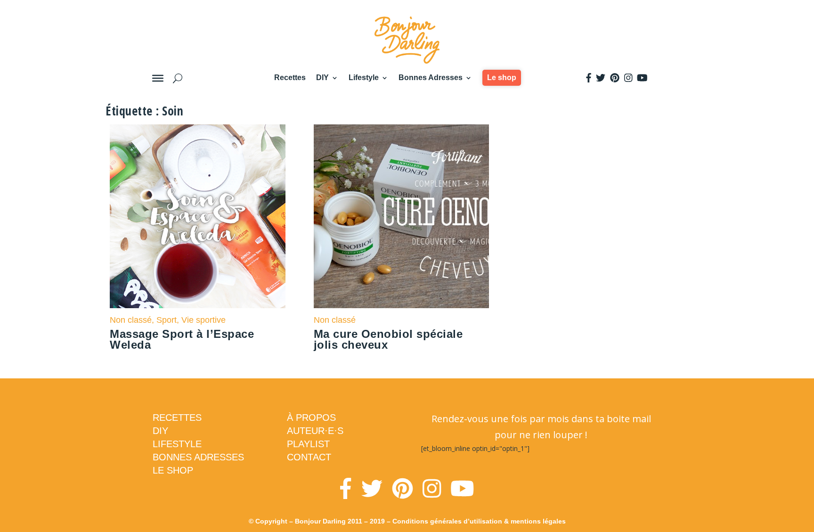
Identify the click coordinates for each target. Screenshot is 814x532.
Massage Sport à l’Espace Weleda (182, 339)
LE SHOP (173, 470)
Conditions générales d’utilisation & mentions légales (479, 521)
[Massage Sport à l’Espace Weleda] (197, 216)
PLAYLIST (308, 444)
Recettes (290, 78)
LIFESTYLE (177, 444)
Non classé (131, 320)
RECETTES (177, 417)
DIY (322, 78)
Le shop (501, 78)
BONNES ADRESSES (198, 457)
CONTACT (309, 457)
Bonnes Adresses (431, 78)
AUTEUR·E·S (315, 431)
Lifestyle (364, 78)
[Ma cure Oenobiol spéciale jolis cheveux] (401, 216)
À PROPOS (311, 417)
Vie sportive (203, 320)
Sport (166, 320)
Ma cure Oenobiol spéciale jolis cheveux (388, 339)
